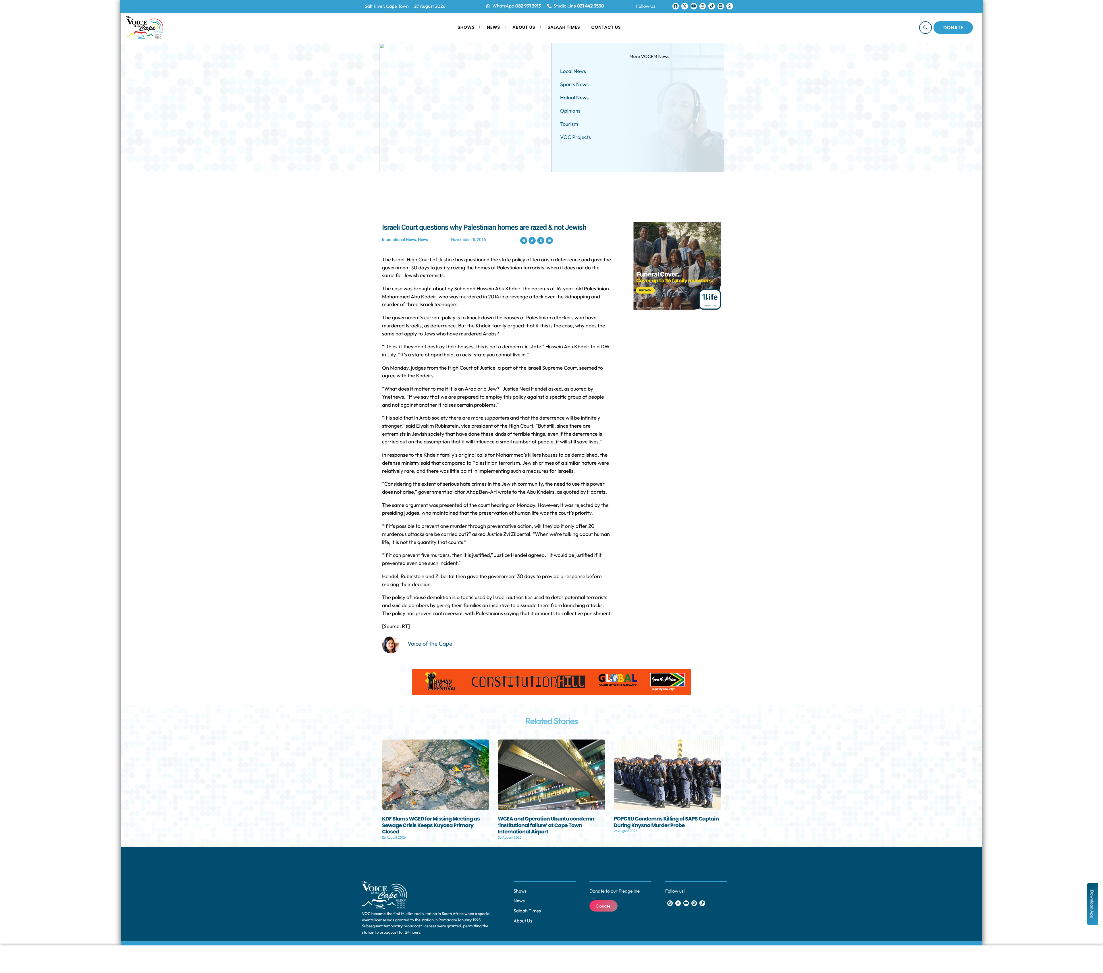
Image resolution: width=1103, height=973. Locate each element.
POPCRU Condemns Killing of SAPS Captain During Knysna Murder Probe (666, 822)
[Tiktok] (711, 6)
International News (399, 240)
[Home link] (144, 27)
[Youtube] (694, 6)
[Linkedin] (721, 6)
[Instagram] (702, 6)
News (423, 240)
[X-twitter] (684, 6)
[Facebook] (675, 6)
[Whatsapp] (729, 6)
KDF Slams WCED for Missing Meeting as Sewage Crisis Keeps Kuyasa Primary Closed (431, 825)
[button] (523, 240)
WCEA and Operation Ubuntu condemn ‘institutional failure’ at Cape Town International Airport (546, 825)
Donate (953, 27)
